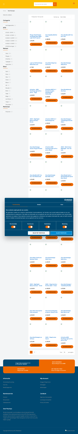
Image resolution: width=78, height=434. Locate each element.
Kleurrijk (9, 88)
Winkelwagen (43, 387)
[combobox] (43, 4)
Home (4, 10)
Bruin (8, 91)
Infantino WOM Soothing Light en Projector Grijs (67, 339)
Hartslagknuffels (11, 25)
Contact (5, 397)
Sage (8, 93)
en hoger (11, 46)
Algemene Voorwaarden (46, 397)
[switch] (30, 227)
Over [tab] (62, 204)
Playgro (8, 56)
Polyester (9, 111)
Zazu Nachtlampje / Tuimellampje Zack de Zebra (66, 120)
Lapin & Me (9, 64)
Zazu (8, 53)
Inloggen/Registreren (45, 382)
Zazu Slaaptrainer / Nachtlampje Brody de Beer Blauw (67, 177)
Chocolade (9, 104)
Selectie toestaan (39, 233)
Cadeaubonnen (7, 402)
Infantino (9, 59)
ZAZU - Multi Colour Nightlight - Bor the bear (66, 148)
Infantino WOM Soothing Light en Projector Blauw (51, 148)
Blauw (8, 82)
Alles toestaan (61, 233)
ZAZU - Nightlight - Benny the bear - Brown (35, 120)
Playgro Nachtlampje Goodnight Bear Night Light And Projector (36, 36)
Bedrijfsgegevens (7, 387)
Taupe (8, 102)
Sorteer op (56, 17)
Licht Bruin (9, 99)
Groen (8, 79)
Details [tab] (39, 204)
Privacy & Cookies (44, 402)
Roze (8, 74)
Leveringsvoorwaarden (45, 400)
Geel (8, 71)
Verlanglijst (43, 384)
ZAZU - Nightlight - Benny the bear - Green (36, 285)
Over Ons (5, 384)
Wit (7, 85)
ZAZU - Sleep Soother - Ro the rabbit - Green (51, 285)
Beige (8, 96)
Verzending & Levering (8, 382)
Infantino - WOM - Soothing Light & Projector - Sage (36, 91)
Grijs (8, 77)
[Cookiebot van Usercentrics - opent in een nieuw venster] (65, 200)
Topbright (9, 61)
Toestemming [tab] (16, 204)
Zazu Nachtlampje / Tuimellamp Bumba (66, 285)
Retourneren (6, 400)
